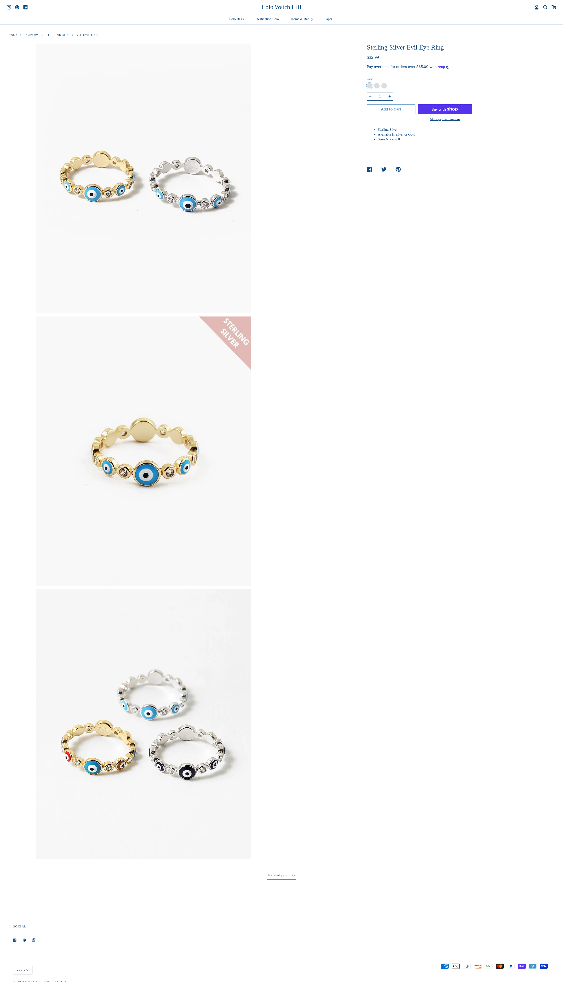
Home (13, 35)
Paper (328, 19)
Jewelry (31, 35)
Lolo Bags (236, 19)
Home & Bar (300, 19)
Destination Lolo (267, 19)
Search (61, 981)
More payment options (445, 119)
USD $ (21, 970)
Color (370, 79)
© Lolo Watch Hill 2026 (31, 981)
